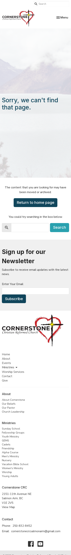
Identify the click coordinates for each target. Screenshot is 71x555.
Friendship (8, 448)
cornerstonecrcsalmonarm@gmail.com (35, 531)
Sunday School (11, 428)
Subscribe (14, 299)
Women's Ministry (12, 468)
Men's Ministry (10, 456)
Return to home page (35, 202)
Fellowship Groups (13, 432)
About (6, 359)
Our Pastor (8, 408)
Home (6, 354)
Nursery (6, 460)
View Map (8, 507)
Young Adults (10, 476)
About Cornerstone (13, 400)
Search (59, 227)
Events (6, 363)
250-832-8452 (22, 526)
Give (5, 380)
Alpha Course (10, 452)
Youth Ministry (10, 436)
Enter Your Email (12, 284)
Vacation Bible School (15, 464)
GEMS (5, 440)
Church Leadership (13, 412)
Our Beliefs (9, 404)
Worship (7, 472)
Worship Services (13, 372)
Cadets (6, 444)
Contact (7, 376)
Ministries (8, 367)
